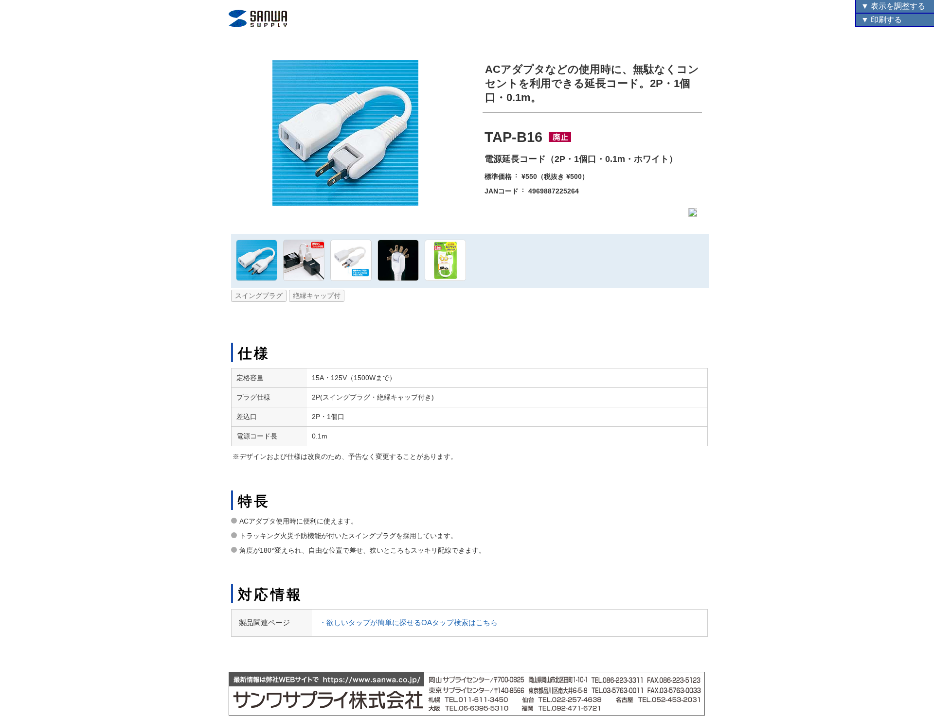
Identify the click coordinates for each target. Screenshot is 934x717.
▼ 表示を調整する (893, 6)
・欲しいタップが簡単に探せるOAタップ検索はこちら (408, 622)
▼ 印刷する (881, 20)
